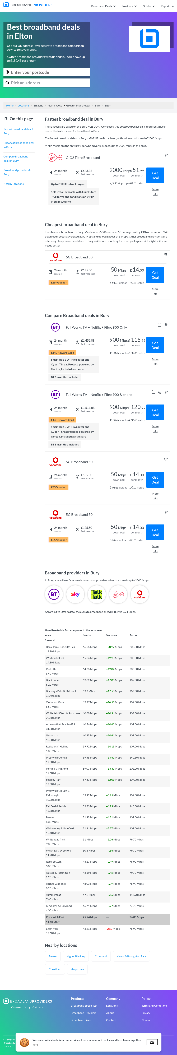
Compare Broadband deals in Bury (15, 158)
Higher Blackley (76, 956)
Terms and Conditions (154, 1005)
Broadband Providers (83, 1012)
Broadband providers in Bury (17, 172)
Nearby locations (13, 183)
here (35, 1044)
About (110, 1012)
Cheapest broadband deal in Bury (18, 144)
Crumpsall (101, 956)
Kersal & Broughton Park (131, 956)
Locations (23, 105)
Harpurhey (77, 969)
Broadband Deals (81, 1020)
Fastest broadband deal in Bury (18, 131)
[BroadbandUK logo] (27, 6)
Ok (152, 1042)
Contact (111, 1020)
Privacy (146, 1012)
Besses (53, 956)
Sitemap (146, 1020)
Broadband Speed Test (84, 1005)
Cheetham (55, 969)
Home (9, 105)
